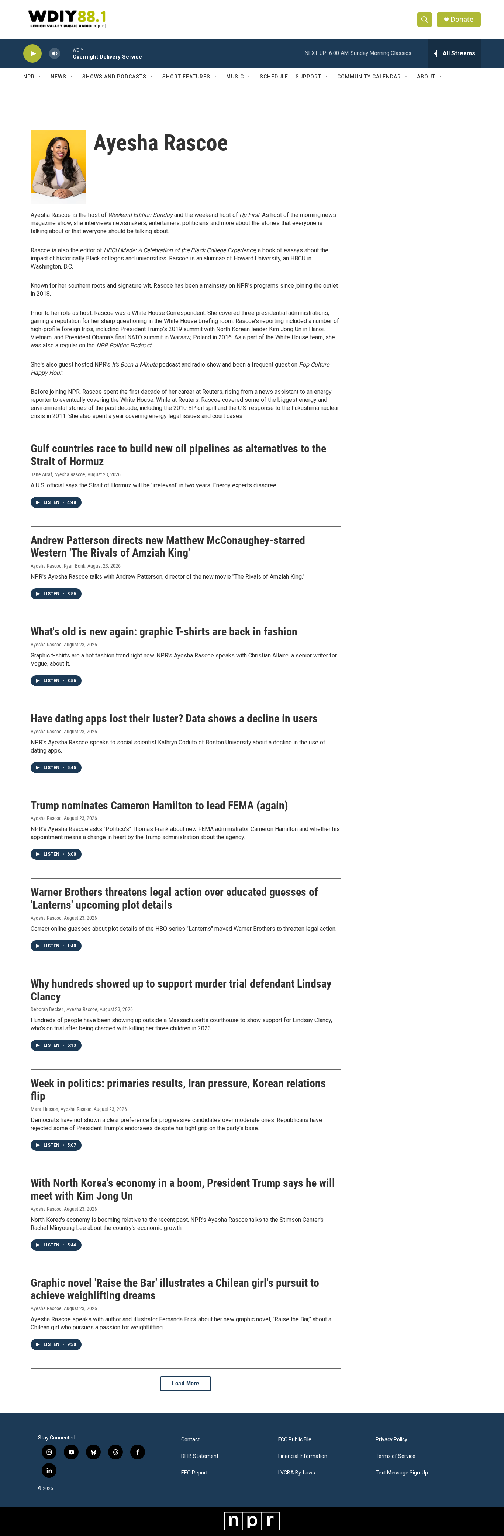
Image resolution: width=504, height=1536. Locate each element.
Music (235, 77)
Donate (462, 19)
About (426, 77)
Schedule (274, 77)
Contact (190, 1439)
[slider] (66, 53)
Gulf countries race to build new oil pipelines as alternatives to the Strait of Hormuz (178, 455)
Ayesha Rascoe (46, 645)
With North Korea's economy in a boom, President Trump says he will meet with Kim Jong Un (183, 1189)
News (58, 77)
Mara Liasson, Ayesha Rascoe (61, 1109)
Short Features (186, 77)
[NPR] (252, 1521)
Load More (185, 1383)
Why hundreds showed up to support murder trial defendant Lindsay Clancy (181, 990)
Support (308, 77)
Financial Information (302, 1456)
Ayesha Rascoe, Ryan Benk (58, 566)
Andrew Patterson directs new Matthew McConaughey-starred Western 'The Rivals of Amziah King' (168, 547)
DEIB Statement (199, 1456)
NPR (29, 77)
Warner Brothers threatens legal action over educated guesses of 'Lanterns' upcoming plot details (174, 898)
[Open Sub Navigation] (40, 77)
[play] (32, 53)
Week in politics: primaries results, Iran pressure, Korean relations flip (178, 1089)
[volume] (54, 53)
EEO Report (194, 1473)
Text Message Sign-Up (402, 1473)
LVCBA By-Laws (296, 1473)
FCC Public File (294, 1439)
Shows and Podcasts (114, 77)
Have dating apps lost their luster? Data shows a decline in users (174, 718)
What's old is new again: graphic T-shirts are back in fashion (164, 631)
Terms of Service (395, 1456)
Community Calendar (369, 77)
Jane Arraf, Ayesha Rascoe (58, 474)
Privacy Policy (391, 1439)
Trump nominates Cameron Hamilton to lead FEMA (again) (159, 805)
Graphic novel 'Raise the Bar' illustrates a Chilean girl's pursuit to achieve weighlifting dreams (175, 1289)
